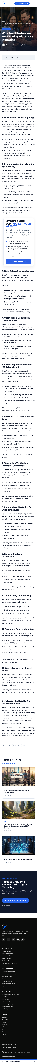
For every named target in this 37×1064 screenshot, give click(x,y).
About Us (4, 1017)
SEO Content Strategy (7, 1006)
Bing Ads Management (8, 978)
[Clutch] (13, 939)
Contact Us (5, 1019)
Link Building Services (8, 1004)
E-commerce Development (9, 956)
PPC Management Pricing (8, 983)
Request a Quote (22, 3)
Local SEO (4, 997)
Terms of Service (6, 1047)
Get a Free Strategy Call (15, 900)
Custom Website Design (8, 948)
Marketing (6, 29)
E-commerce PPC (7, 986)
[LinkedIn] (18, 939)
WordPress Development (8, 960)
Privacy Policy (16, 1047)
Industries (4, 1027)
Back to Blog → (6, 905)
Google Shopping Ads (7, 976)
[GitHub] (23, 939)
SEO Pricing (5, 1009)
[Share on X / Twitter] (9, 745)
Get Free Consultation (18, 261)
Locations (4, 1029)
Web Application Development (10, 963)
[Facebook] (3, 939)
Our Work (4, 1024)
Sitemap (4, 1034)
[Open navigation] (33, 3)
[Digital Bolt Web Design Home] (4, 3)
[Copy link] (23, 745)
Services (4, 1022)
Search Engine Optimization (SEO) (11, 994)
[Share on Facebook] (18, 745)
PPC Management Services (9, 974)
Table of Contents (12, 58)
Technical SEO (6, 999)
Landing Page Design (7, 953)
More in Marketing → (8, 763)
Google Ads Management (8, 971)
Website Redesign (6, 951)
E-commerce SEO (7, 1001)
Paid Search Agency (7, 981)
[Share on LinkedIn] (14, 745)
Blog (3, 1031)
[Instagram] (8, 939)
